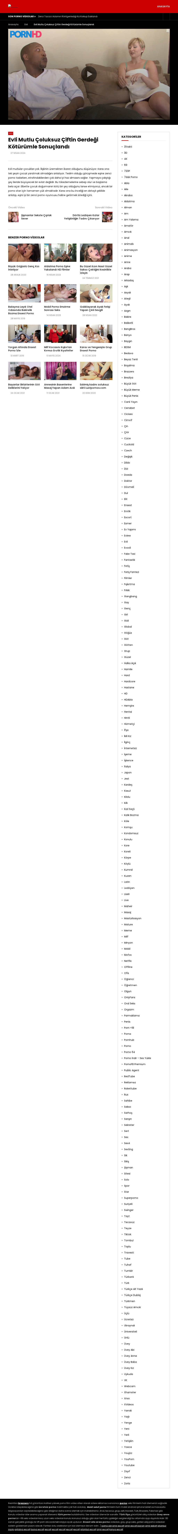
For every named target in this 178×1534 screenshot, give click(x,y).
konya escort (116, 1529)
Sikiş (126, 1161)
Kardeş (128, 784)
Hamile (128, 669)
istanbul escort (88, 1529)
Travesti (129, 1252)
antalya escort (22, 1529)
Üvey (127, 1343)
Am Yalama (131, 219)
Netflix (128, 961)
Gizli (126, 620)
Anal (126, 238)
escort (48, 1529)
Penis (127, 1021)
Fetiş (127, 566)
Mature (128, 924)
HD (125, 693)
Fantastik (129, 560)
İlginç (127, 742)
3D (125, 153)
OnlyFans (129, 997)
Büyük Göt (130, 383)
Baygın (128, 341)
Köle (126, 821)
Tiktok (127, 1234)
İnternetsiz (130, 748)
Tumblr (128, 1271)
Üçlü (126, 1313)
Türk (126, 1283)
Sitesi (127, 1173)
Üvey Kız (129, 1368)
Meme (128, 930)
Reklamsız (130, 1082)
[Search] (166, 16)
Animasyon (131, 250)
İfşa (126, 730)
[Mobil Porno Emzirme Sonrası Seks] (60, 293)
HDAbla (128, 699)
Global (128, 626)
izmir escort (118, 1525)
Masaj (127, 912)
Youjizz (128, 1453)
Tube (127, 1258)
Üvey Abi (129, 1350)
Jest (126, 778)
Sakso (127, 1106)
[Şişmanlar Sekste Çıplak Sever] (13, 217)
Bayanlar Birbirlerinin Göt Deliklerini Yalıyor (24, 386)
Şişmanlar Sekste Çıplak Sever (36, 217)
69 (125, 165)
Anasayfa (163, 6)
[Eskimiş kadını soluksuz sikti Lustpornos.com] (96, 371)
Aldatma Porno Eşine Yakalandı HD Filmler (57, 268)
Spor (127, 1185)
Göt (126, 639)
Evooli (127, 547)
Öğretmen (130, 985)
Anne (127, 262)
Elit (125, 499)
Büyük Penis (131, 396)
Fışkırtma (129, 584)
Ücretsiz (129, 1319)
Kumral (128, 870)
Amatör (128, 225)
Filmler (128, 578)
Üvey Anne (130, 1356)
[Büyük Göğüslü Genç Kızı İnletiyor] (24, 253)
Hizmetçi (129, 724)
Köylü (127, 863)
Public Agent (131, 1070)
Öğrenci (129, 979)
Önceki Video (16, 207)
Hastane (129, 687)
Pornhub (129, 1040)
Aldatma (129, 201)
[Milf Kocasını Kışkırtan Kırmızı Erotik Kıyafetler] (60, 334)
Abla (126, 183)
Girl (126, 614)
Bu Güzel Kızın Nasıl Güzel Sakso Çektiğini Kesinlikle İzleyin (96, 270)
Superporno (131, 1198)
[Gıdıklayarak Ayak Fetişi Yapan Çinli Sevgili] (96, 293)
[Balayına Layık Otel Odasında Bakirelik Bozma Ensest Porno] (24, 293)
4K (125, 159)
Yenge (128, 1422)
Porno (127, 1046)
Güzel (127, 657)
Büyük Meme (132, 389)
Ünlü (126, 1337)
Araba (127, 268)
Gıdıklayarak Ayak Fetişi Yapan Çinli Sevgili (95, 308)
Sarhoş (128, 1113)
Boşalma (129, 365)
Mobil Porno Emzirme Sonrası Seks (57, 308)
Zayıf (127, 1471)
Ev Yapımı (130, 529)
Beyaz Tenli (131, 359)
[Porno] (13, 6)
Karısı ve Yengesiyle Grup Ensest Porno (96, 348)
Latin (127, 882)
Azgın (127, 310)
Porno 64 (129, 1052)
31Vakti (128, 146)
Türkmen (129, 1301)
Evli (26, 24)
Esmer (128, 523)
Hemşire (129, 705)
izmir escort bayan (135, 1525)
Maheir (128, 906)
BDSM (127, 347)
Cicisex (128, 414)
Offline (128, 967)
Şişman (128, 1167)
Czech (128, 450)
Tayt (127, 1216)
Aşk (126, 286)
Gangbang (130, 596)
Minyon (128, 942)
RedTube (129, 1076)
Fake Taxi (129, 554)
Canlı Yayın (130, 402)
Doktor (128, 481)
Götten (128, 645)
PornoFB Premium (134, 1064)
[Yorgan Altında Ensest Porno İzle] (24, 334)
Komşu (128, 827)
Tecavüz (129, 1222)
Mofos (128, 955)
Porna (127, 1034)
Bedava (128, 353)
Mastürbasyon (132, 918)
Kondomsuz (131, 833)
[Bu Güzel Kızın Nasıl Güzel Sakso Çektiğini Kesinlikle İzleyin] (96, 253)
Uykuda (128, 1374)
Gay (126, 602)
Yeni (126, 1429)
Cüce (127, 438)
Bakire (127, 317)
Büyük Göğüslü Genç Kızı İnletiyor (23, 268)
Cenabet (129, 408)
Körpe (127, 857)
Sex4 (127, 1143)
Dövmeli (129, 487)
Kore (127, 845)
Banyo (128, 335)
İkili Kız (127, 736)
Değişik (128, 456)
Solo (126, 1179)
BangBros (129, 329)
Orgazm (129, 1009)
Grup (127, 651)
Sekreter (129, 1125)
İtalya (127, 766)
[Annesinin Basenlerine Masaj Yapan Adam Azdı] (60, 371)
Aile (126, 189)
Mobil (127, 949)
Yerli (126, 1435)
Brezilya (128, 377)
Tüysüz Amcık (132, 1307)
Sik (125, 1155)
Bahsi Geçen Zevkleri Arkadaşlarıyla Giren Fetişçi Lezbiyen (68, 16)
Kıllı (126, 803)
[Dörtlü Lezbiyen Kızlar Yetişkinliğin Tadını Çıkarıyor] (107, 217)
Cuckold (129, 444)
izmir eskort (151, 1525)
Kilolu (127, 797)
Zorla (127, 1483)
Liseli (127, 894)
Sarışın (128, 1119)
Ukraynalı (129, 1325)
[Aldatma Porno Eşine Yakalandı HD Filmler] (60, 253)
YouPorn (129, 1459)
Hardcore (129, 681)
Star (126, 1192)
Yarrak (128, 1410)
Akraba (128, 195)
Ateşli (127, 298)
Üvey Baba (130, 1362)
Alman (128, 207)
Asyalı (127, 292)
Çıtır (126, 432)
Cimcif (128, 420)
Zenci (127, 1477)
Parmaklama (132, 1015)
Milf (126, 936)
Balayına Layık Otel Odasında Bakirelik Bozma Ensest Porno (21, 310)
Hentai (128, 712)
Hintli (127, 718)
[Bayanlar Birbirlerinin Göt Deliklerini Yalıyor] (24, 371)
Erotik (127, 511)
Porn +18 (129, 1027)
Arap (127, 274)
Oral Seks (129, 1003)
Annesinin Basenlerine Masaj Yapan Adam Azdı (59, 386)
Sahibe (128, 1100)
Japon (128, 772)
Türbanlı (129, 1277)
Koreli (127, 851)
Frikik (127, 590)
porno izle (107, 1525)
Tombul (129, 1240)
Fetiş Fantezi (131, 572)
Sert (126, 1131)
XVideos (129, 1404)
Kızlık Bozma (131, 815)
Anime (128, 256)
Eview (127, 535)
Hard (127, 675)
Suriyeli (128, 1204)
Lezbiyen (129, 888)
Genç (127, 608)
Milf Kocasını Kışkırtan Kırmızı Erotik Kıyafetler (58, 348)
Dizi (126, 468)
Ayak (127, 304)
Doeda (128, 475)
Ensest (128, 505)
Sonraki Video (103, 207)
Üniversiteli (130, 1331)
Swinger (129, 1210)
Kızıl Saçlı (129, 809)
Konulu (128, 839)
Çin (126, 426)
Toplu (127, 1246)
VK (125, 1380)
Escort (128, 517)
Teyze (127, 1228)
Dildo (127, 462)
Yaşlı (127, 1416)
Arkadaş (129, 280)
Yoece (128, 1447)
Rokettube (130, 1088)
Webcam (129, 1386)
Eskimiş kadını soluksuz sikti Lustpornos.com (94, 386)
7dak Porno (131, 177)
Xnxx (127, 1398)
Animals (129, 244)
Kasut (127, 791)
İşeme (128, 754)
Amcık (128, 232)
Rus (126, 1094)
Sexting (128, 1149)
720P (127, 171)
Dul (126, 493)
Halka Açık (130, 663)
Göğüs (128, 633)
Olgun (127, 991)
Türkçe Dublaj (132, 1295)
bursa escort (37, 1529)
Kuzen (127, 876)
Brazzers (129, 371)
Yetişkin (128, 1441)
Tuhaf (127, 1264)
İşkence (128, 760)
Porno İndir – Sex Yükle (137, 1058)
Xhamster (130, 1392)
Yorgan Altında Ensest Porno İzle (22, 348)
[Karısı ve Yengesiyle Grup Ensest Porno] (96, 334)
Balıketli (128, 323)
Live (126, 900)
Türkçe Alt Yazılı (133, 1289)
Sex (126, 1137)
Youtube (129, 1465)
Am (126, 213)
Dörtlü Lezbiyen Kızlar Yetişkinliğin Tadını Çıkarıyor (81, 217)
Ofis (126, 973)
